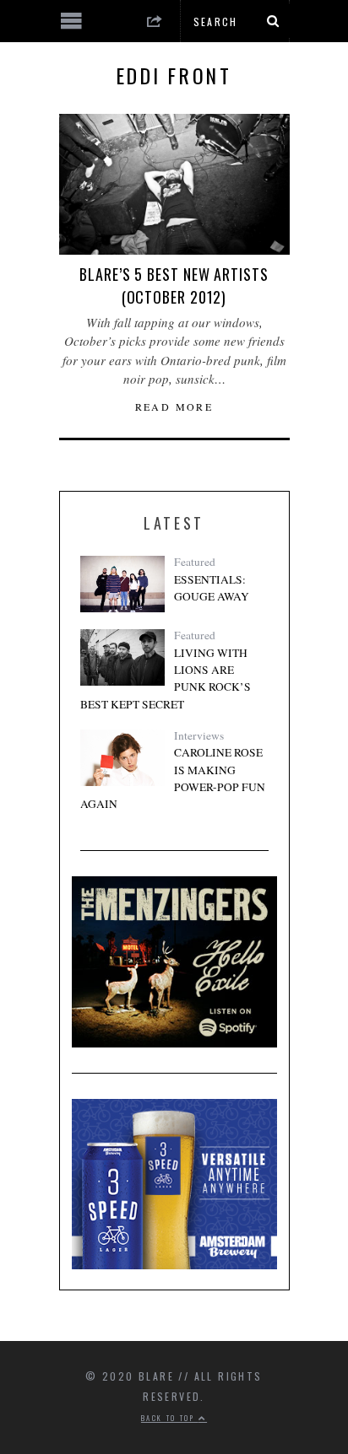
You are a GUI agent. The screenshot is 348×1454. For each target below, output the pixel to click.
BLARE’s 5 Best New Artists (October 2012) (173, 285)
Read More (174, 406)
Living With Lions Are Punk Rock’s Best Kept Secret (165, 678)
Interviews (199, 735)
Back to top (169, 1418)
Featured (194, 561)
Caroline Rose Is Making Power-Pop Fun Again (172, 778)
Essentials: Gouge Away (211, 588)
